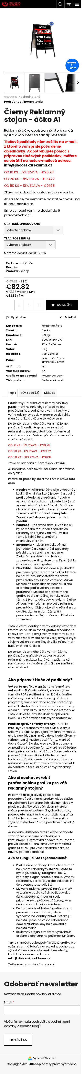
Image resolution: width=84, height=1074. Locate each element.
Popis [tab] (12, 393)
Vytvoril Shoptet (44, 1058)
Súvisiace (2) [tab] (30, 393)
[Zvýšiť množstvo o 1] (39, 305)
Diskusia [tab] (49, 393)
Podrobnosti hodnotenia (23, 102)
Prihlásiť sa (18, 1040)
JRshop (24, 271)
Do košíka (64, 305)
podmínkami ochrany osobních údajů (37, 1023)
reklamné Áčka (52, 326)
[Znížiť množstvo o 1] (19, 305)
